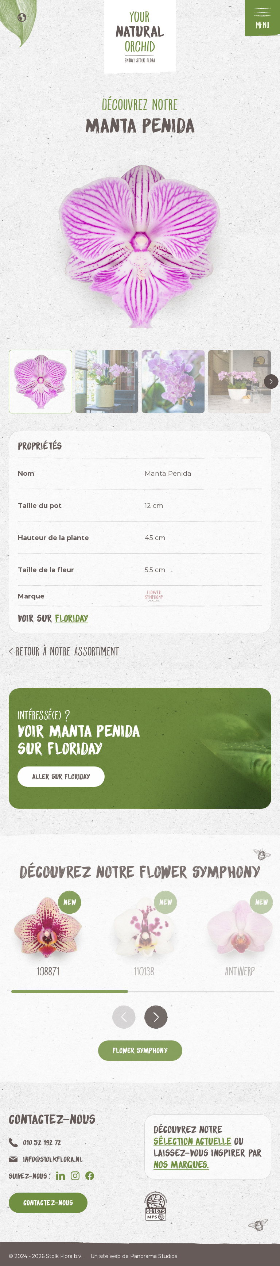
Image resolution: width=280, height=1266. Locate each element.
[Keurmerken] (155, 1206)
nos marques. (181, 1164)
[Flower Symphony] (156, 596)
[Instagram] (75, 1175)
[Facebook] (89, 1175)
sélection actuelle (192, 1141)
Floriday (71, 618)
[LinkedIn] (60, 1175)
